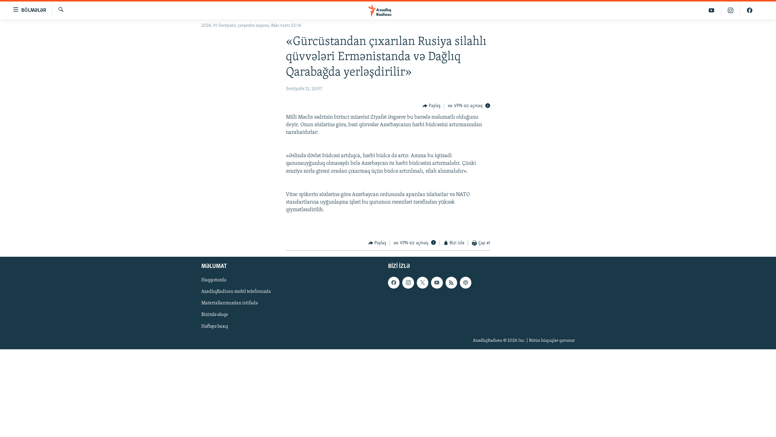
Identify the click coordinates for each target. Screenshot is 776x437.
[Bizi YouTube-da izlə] (711, 10)
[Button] (432, 106)
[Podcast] (465, 283)
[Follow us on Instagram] (408, 283)
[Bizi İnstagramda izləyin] (730, 10)
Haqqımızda (213, 280)
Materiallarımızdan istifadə (229, 303)
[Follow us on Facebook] (394, 283)
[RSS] (451, 283)
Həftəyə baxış (214, 326)
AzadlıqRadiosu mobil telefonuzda (236, 292)
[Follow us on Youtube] (437, 283)
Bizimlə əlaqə (214, 315)
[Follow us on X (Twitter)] (422, 283)
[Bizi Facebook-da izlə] (749, 10)
